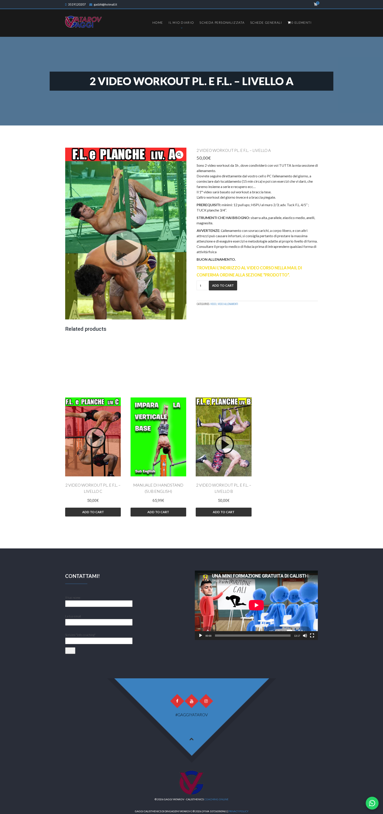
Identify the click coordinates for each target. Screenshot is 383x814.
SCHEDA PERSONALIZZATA (221, 22)
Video (213, 304)
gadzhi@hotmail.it (105, 4)
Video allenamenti (228, 304)
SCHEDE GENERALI (266, 22)
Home (157, 22)
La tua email (73, 616)
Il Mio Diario (181, 22)
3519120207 (77, 4)
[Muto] (305, 635)
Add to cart (223, 285)
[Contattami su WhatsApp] (372, 803)
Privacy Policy (238, 811)
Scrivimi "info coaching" (80, 635)
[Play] (200, 635)
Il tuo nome (72, 597)
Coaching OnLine (216, 799)
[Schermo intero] (312, 635)
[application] (256, 605)
